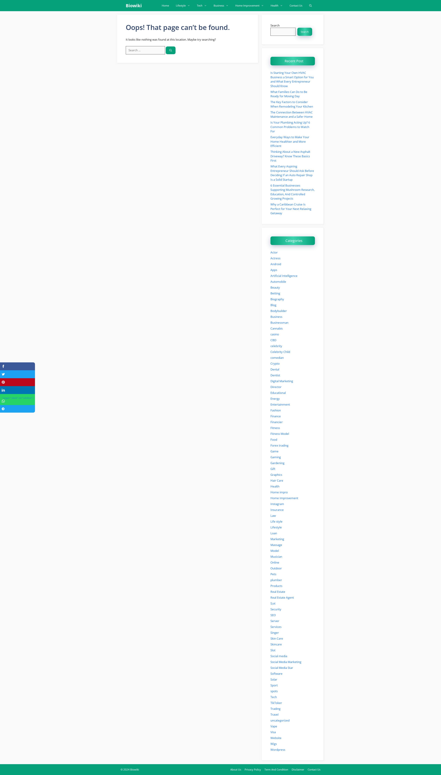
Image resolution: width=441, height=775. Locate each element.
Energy (275, 399)
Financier (276, 422)
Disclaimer (298, 769)
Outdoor (276, 568)
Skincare (276, 644)
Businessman (279, 323)
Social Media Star (281, 668)
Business (219, 5)
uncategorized (280, 720)
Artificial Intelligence (284, 276)
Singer (274, 633)
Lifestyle (181, 5)
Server (274, 621)
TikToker (276, 703)
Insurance (277, 510)
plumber (276, 580)
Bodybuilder (278, 311)
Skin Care (276, 638)
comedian (277, 358)
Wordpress (277, 750)
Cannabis (276, 328)
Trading (275, 709)
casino (274, 334)
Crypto (275, 363)
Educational (278, 393)
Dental (274, 369)
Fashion (275, 410)
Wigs (273, 744)
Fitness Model (279, 434)
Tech (199, 5)
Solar (273, 679)
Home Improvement (247, 5)
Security (275, 609)
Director (275, 387)
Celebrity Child (280, 352)
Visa (273, 732)
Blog (273, 305)
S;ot (272, 603)
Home (165, 5)
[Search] (171, 50)
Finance (275, 416)
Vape (273, 726)
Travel (274, 714)
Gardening (277, 463)
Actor (274, 252)
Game (274, 451)
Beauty (275, 287)
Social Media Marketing (285, 662)
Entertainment (280, 404)
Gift (272, 469)
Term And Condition (276, 769)
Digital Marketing (281, 381)
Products (276, 586)
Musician (276, 557)
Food (273, 440)
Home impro (279, 492)
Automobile (278, 282)
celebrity (276, 346)
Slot (272, 650)
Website (275, 738)
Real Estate (277, 592)
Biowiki (134, 5)
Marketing (277, 539)
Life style (276, 521)
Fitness (275, 428)
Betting (275, 293)
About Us (235, 769)
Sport (274, 685)
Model (274, 551)
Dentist (275, 375)
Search (275, 25)
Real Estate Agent (282, 597)
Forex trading (279, 445)
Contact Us (296, 5)
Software (276, 674)
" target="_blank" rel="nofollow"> (17, 397)
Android (275, 264)
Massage (276, 545)
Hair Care (276, 480)
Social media (278, 656)
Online (274, 562)
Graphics (276, 475)
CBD (273, 340)
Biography (277, 299)
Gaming (275, 457)
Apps (273, 270)
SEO (273, 615)
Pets (273, 574)
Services (275, 627)
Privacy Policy (253, 769)
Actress (275, 258)
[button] (310, 5)
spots (274, 691)
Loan (273, 533)
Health (274, 5)
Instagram (277, 504)
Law (273, 516)
